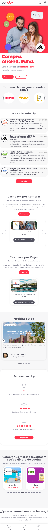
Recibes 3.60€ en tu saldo (24, 302)
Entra (21, 77)
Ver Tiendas (24, 214)
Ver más (24, 181)
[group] (9, 98)
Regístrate (7, 77)
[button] (3, 98)
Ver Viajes (24, 272)
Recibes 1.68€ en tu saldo (24, 244)
